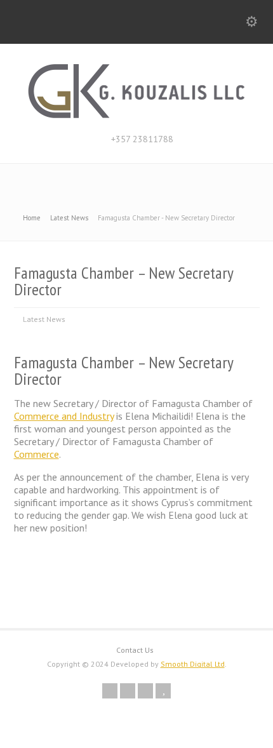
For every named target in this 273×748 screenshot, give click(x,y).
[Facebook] (127, 690)
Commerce (36, 454)
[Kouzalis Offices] (136, 116)
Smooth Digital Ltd (193, 664)
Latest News (44, 319)
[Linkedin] (145, 690)
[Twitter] (109, 690)
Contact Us (135, 650)
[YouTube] (163, 690)
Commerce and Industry (64, 416)
